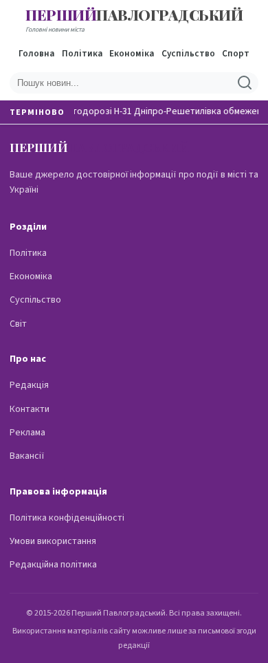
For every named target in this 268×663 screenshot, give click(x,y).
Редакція (29, 385)
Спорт (235, 53)
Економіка (131, 53)
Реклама (27, 432)
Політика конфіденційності (67, 518)
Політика (82, 53)
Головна (36, 53)
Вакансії (27, 456)
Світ (18, 324)
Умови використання (53, 541)
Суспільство (188, 53)
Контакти (29, 409)
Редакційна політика (53, 565)
